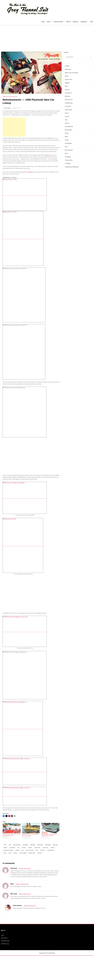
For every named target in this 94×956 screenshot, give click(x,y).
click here (30, 172)
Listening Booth (69, 126)
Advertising (68, 69)
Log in (2, 935)
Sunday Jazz (68, 157)
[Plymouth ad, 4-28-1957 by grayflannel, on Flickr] (23, 728)
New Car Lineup (29, 850)
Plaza (37, 850)
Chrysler (30, 847)
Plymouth (42, 850)
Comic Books (68, 93)
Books (66, 86)
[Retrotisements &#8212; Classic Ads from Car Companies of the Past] (12, 828)
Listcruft (67, 123)
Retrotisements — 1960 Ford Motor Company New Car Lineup (49, 834)
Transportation (69, 160)
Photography (68, 143)
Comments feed (5, 941)
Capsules (67, 89)
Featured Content (58, 21)
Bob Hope (55, 844)
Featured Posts (6, 96)
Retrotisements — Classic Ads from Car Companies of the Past (12, 834)
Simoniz (15, 853)
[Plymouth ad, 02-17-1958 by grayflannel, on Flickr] (25, 194)
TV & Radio (68, 163)
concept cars (45, 847)
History (67, 113)
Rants (66, 146)
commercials (37, 847)
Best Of (68, 21)
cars (18, 847)
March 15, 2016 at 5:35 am (25, 868)
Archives (66, 52)
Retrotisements (13, 96)
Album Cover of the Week (71, 72)
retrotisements (50, 850)
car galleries (12, 847)
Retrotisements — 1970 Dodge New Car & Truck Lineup (30, 834)
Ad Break (67, 66)
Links (66, 120)
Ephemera (75, 21)
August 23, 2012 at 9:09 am (30, 905)
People (66, 140)
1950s (5, 844)
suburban (39, 853)
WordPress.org (5, 943)
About (49, 21)
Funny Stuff (68, 106)
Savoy (5, 853)
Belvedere (33, 844)
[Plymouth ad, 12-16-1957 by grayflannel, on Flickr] (23, 238)
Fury (23, 850)
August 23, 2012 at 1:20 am (25, 893)
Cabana (5, 847)
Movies (67, 133)
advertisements (16, 844)
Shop (91, 21)
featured (17, 850)
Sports (66, 153)
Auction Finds (68, 79)
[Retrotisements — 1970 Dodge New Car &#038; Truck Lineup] (31, 828)
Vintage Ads (84, 21)
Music (66, 136)
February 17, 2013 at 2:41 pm (21, 884)
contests (52, 847)
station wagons (23, 853)
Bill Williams (48, 844)
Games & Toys (68, 109)
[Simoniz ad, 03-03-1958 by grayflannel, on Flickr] (23, 545)
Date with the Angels (8, 850)
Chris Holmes (7, 108)
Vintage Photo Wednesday (72, 167)
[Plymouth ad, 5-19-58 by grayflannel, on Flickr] (25, 497)
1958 (10, 844)
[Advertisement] (47, 35)
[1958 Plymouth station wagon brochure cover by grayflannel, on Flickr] (25, 631)
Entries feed (4, 938)
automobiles (25, 844)
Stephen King (32, 853)
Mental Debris (68, 130)
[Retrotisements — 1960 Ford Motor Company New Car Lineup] (50, 828)
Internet (67, 116)
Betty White (40, 844)
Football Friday (69, 103)
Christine (47, 155)
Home (43, 21)
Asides (66, 76)
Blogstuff (67, 83)
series (10, 853)
